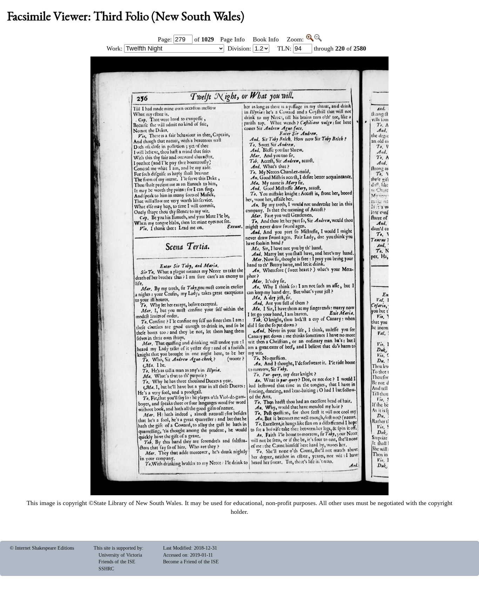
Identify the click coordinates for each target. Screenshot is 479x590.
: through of (321, 48)
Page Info (232, 39)
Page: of (186, 39)
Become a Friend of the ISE (191, 561)
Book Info (266, 39)
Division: (240, 48)
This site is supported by (118, 548)
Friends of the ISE (117, 561)
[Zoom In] (309, 39)
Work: (115, 48)
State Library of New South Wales (137, 502)
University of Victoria (120, 555)
